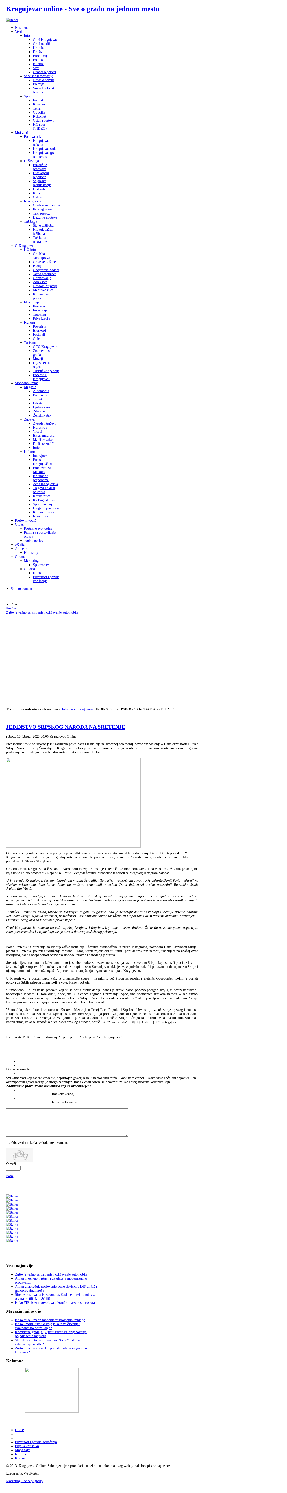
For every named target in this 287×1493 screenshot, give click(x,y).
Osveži (11, 1164)
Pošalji (10, 1176)
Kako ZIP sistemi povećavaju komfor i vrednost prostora (55, 1302)
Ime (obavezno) (63, 1094)
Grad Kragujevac (82, 709)
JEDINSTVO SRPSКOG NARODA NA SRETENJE (65, 727)
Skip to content (21, 588)
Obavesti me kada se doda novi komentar (40, 1142)
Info (65, 709)
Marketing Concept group (24, 1481)
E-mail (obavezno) (65, 1102)
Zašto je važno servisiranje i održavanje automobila (51, 1274)
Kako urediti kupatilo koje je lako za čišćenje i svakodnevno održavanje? (47, 1326)
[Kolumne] (52, 1411)
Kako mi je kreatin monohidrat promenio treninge (50, 1320)
